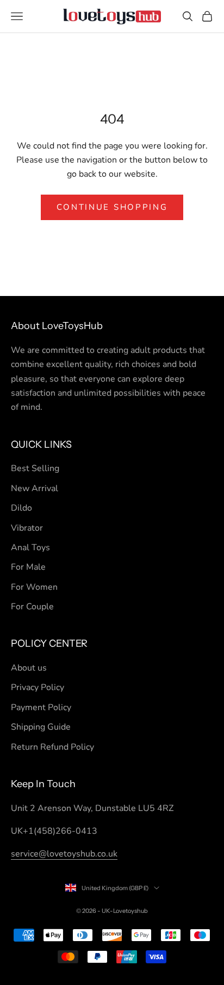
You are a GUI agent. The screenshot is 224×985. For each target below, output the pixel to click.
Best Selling (35, 468)
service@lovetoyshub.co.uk (64, 854)
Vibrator (27, 528)
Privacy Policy (37, 687)
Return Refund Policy (52, 747)
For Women (34, 587)
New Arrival (34, 488)
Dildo (21, 508)
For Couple (32, 607)
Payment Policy (41, 707)
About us (29, 668)
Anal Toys (30, 547)
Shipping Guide (41, 727)
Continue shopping (112, 207)
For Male (28, 567)
